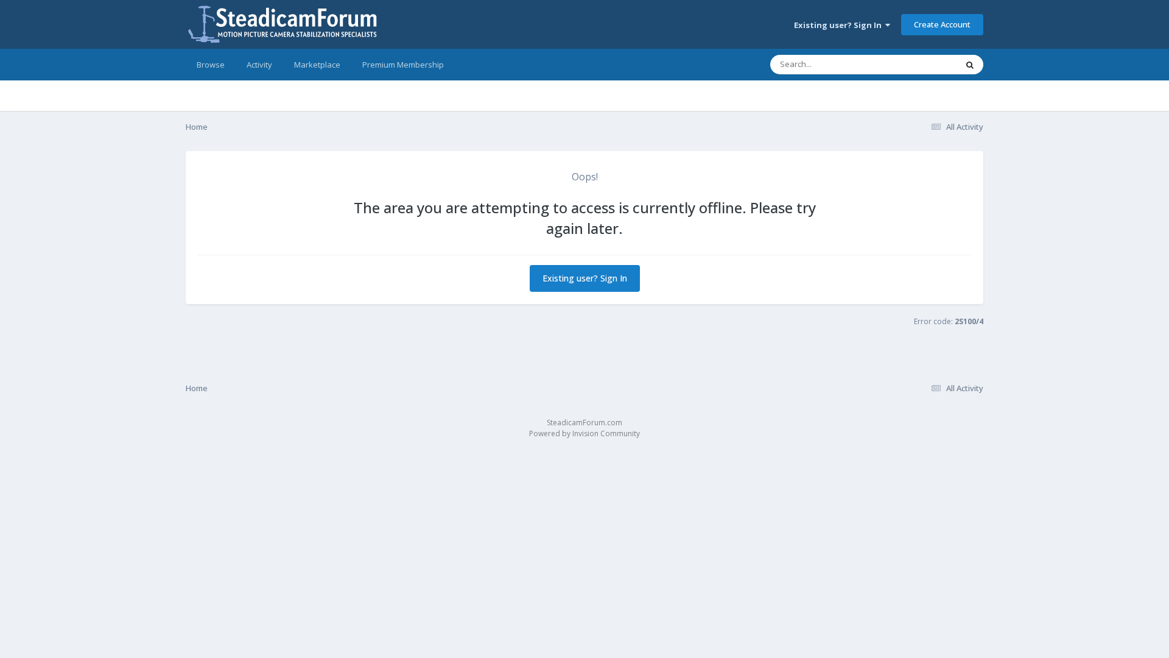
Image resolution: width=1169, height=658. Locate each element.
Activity (259, 64)
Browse (211, 64)
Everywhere (920, 64)
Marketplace (317, 64)
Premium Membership (403, 64)
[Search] (970, 64)
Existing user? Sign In (839, 24)
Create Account (942, 24)
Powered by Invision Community (584, 433)
